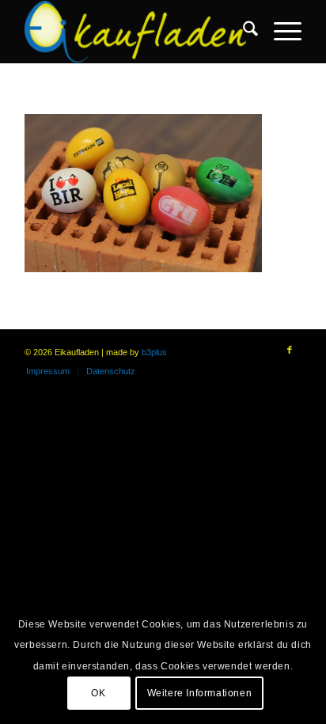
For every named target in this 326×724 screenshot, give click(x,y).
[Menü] (279, 31)
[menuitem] (242, 31)
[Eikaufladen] (135, 31)
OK (98, 693)
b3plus (154, 352)
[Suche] (242, 31)
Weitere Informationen (199, 693)
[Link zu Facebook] (289, 350)
